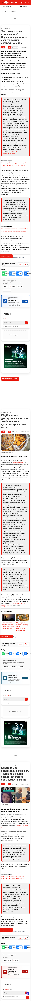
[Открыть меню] (2, 2)
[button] (25, 6)
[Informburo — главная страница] (10, 2)
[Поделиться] (27, 997)
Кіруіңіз (7, 319)
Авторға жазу (26, 47)
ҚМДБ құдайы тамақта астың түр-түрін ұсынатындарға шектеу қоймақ (22, 626)
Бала (5, 286)
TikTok (16, 960)
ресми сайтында (17, 462)
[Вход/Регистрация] (25, 2)
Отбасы (13, 286)
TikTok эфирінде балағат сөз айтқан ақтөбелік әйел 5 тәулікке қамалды (12, 877)
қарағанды (7, 960)
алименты (7, 290)
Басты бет (4, 11)
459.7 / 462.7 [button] (7, 6)
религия (14, 666)
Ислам (6, 666)
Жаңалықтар (12, 11)
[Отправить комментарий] (26, 322)
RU (28, 2)
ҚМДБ (21, 666)
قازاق (16, 47)
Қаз (9, 47)
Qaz (13, 47)
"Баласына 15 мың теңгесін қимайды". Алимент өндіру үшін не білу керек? (13, 164)
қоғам (20, 286)
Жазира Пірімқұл (17, 765)
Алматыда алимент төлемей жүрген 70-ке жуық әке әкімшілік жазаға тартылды (14, 230)
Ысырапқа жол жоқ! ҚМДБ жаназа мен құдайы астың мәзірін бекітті (8, 625)
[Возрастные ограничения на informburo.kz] (21, 2)
